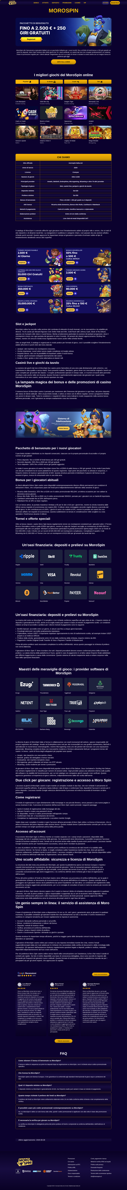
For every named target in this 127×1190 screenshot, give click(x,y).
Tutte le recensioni (63, 1041)
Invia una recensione (100, 974)
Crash (74, 81)
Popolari (26, 81)
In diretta (50, 81)
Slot (98, 81)
